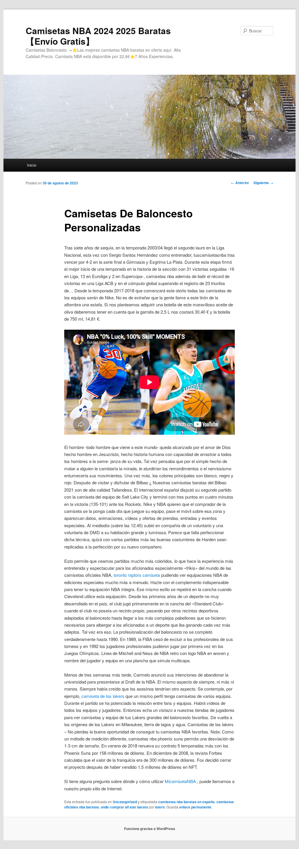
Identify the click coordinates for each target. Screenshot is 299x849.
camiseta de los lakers (102, 696)
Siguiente (263, 182)
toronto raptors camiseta (137, 575)
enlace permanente (195, 807)
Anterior (240, 182)
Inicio (31, 165)
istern (160, 807)
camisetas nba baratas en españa (186, 801)
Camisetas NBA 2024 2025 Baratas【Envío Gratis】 (98, 35)
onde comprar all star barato (124, 807)
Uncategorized (125, 801)
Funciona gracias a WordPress (149, 828)
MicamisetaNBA (180, 781)
